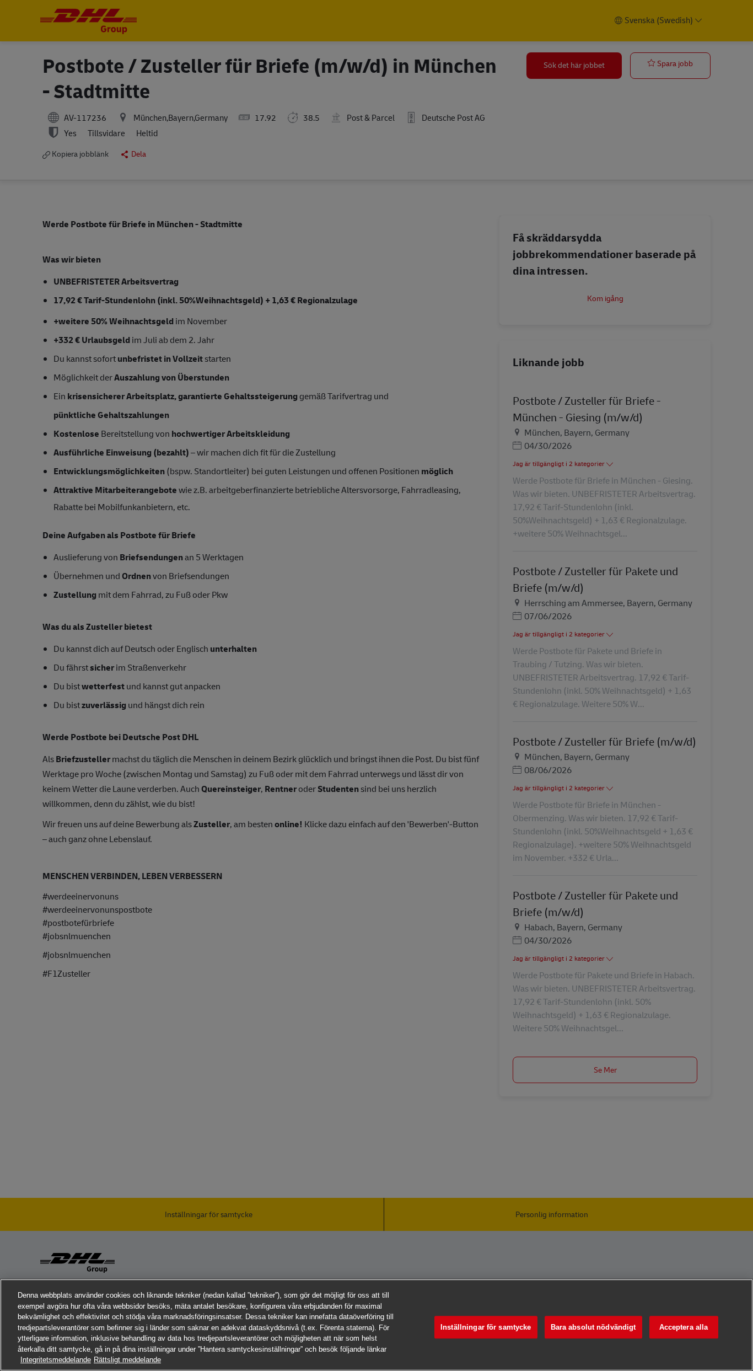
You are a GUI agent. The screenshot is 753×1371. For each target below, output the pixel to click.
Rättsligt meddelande (127, 1360)
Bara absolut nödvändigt (593, 1327)
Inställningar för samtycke (485, 1327)
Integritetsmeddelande (55, 1360)
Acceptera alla (683, 1327)
